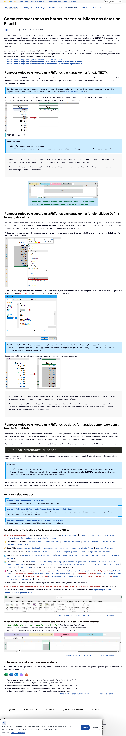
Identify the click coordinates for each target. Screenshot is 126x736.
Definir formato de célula (73, 92)
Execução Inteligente (69, 535)
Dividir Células (25, 579)
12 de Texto (47, 571)
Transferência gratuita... (105, 615)
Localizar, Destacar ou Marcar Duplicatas (43, 542)
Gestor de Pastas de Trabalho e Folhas (103, 562)
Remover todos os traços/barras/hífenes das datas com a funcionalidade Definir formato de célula (44, 62)
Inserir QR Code (102, 574)
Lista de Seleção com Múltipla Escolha (95, 552)
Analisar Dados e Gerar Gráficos (20, 538)
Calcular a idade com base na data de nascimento (52, 574)
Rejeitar (95, 727)
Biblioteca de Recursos (16, 564)
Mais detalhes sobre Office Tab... (79, 655)
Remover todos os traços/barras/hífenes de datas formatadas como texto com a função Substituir (44, 64)
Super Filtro (12, 567)
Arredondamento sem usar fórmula (21, 544)
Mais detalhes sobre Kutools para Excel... (76, 615)
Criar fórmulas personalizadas (102, 535)
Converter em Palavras (56, 576)
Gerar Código (85, 535)
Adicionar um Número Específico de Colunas (38, 555)
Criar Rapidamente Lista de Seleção (40, 552)
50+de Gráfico (104, 571)
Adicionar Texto (63, 571)
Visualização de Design (53, 562)
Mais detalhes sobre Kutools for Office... (76, 694)
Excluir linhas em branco (71, 542)
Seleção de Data (47, 564)
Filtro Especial (25, 567)
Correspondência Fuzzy (105, 548)
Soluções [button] (28, 7)
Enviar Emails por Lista (110, 564)
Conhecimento (31, 710)
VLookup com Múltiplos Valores (56, 548)
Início (12, 710)
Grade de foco (35, 562)
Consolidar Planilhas (63, 564)
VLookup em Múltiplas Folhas (82, 548)
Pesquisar (97, 7)
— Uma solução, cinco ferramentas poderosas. (40, 2)
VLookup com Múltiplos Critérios (29, 548)
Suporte (83, 7)
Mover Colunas (61, 555)
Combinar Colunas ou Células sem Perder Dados (101, 542)
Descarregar (40, 7)
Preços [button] (52, 7)
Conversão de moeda (74, 576)
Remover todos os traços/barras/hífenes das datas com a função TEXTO (34, 60)
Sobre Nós (98, 710)
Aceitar (85, 727)
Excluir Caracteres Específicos (80, 571)
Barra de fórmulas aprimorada (75, 562)
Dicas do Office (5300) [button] (67, 7)
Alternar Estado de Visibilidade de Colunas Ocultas (86, 555)
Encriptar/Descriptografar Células (86, 564)
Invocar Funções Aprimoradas (44, 538)
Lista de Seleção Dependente (67, 552)
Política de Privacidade (74, 710)
